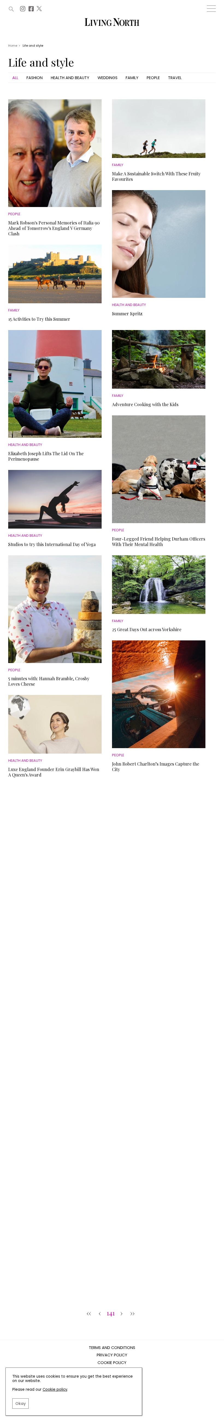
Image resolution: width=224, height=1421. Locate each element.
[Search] (11, 9)
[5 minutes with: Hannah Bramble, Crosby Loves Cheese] (55, 609)
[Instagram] (23, 10)
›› (132, 1313)
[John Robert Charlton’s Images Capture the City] (158, 694)
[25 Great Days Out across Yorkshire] (158, 584)
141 (111, 1313)
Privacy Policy (112, 1355)
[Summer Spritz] (158, 244)
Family (132, 77)
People (153, 77)
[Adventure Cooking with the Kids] (158, 359)
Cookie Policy (112, 1362)
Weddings (107, 77)
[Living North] (49, 820)
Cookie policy (55, 1389)
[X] (40, 10)
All (15, 77)
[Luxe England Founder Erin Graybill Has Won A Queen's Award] (55, 724)
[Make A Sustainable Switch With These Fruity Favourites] (158, 128)
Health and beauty (70, 77)
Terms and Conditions (112, 1347)
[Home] (112, 22)
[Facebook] (32, 10)
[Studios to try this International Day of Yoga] (55, 499)
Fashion (34, 77)
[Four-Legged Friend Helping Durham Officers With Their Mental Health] (158, 469)
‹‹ (89, 1313)
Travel (175, 77)
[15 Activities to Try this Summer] (55, 274)
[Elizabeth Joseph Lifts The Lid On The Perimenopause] (55, 384)
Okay (20, 1403)
